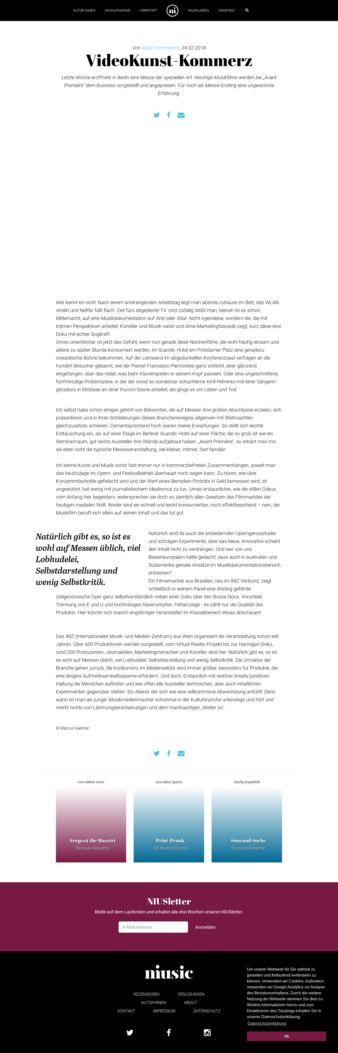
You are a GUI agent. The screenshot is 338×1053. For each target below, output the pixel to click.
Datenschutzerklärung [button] (267, 1023)
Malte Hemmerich (160, 47)
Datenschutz (207, 1010)
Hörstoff (148, 10)
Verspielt (226, 10)
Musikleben (198, 10)
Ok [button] (286, 1036)
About (190, 1002)
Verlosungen (190, 994)
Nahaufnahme (117, 10)
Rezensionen (146, 994)
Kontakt (126, 1010)
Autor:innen (84, 10)
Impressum (164, 1010)
